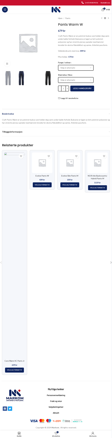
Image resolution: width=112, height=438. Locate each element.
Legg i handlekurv (82, 88)
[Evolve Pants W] (42, 162)
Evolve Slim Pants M (69, 176)
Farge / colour (64, 62)
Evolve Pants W (42, 176)
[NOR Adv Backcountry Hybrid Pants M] (97, 162)
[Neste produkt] (108, 18)
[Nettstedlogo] (56, 9)
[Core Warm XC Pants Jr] (14, 255)
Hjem (60, 18)
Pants (67, 18)
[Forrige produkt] (101, 18)
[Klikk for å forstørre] (7, 64)
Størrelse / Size (65, 75)
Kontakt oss (105, 3)
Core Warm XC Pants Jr (14, 361)
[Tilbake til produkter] (105, 18)
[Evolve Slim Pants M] (70, 162)
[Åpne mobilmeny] (5, 9)
